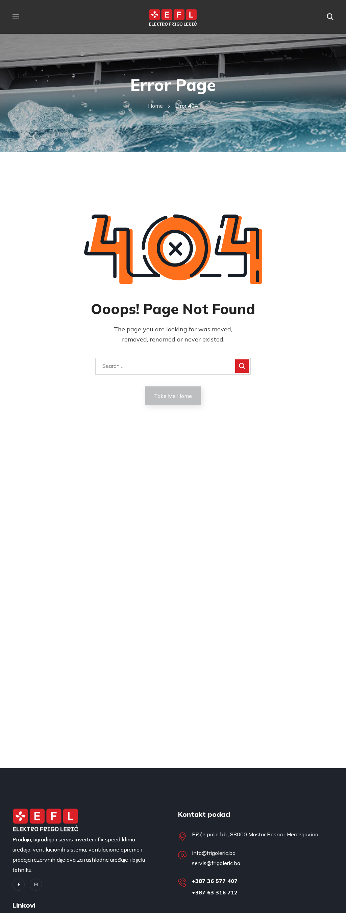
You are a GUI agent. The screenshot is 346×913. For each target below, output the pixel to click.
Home (155, 105)
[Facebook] (19, 885)
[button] (330, 17)
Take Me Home (173, 395)
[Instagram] (36, 885)
